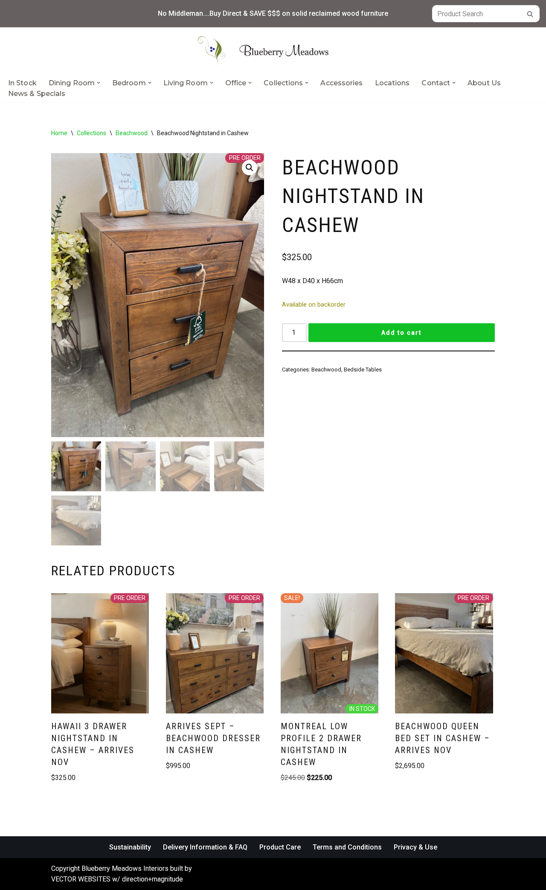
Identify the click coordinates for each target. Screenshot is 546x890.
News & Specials (37, 94)
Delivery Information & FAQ (205, 847)
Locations (392, 83)
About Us (484, 83)
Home (59, 133)
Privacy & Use (415, 847)
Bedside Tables (363, 369)
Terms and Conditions (347, 847)
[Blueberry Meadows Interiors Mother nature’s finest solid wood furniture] (273, 51)
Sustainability (130, 847)
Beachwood (132, 133)
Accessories (341, 83)
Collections (91, 133)
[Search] (530, 13)
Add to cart (401, 332)
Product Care (280, 847)
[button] (98, 82)
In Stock (22, 83)
